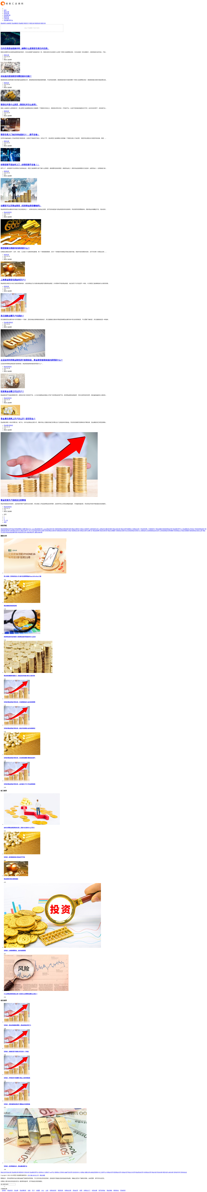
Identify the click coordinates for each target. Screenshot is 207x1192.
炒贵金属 (94, 1190)
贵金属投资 (23, 1190)
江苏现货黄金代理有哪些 (166, 530)
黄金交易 (6, 12)
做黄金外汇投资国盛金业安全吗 (150, 530)
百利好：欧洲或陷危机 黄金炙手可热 (14, 857)
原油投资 (122, 1190)
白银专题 (170, 1172)
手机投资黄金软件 (199, 529)
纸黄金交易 (136, 529)
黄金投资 (10, 1190)
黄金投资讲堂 (8, 212)
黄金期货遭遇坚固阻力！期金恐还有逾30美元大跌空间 (19, 675)
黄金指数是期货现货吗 (10, 605)
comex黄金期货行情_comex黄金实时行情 (42, 529)
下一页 (6, 520)
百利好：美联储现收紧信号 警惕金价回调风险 (17, 1104)
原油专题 (159, 1172)
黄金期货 (3, 23)
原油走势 (75, 1190)
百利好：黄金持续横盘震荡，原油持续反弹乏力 (17, 1025)
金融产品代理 (68, 1172)
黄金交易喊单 (111, 530)
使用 (81, 1190)
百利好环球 (177, 1172)
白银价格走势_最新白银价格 (34, 532)
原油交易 (6, 13)
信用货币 (86, 529)
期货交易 (32, 23)
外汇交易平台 (102, 1172)
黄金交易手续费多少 (126, 529)
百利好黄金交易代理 (51, 530)
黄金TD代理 (131, 1172)
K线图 (38, 1190)
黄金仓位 (28, 529)
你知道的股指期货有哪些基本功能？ (16, 76)
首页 (5, 10)
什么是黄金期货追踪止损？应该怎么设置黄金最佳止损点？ (21, 994)
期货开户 (26, 23)
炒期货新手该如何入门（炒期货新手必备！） (20, 165)
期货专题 (165, 1172)
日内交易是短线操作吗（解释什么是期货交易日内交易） (25, 48)
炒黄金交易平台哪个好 (86, 530)
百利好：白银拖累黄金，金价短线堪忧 (15, 950)
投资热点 (41, 1172)
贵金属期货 (15, 23)
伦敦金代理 (124, 1172)
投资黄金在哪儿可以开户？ (12, 391)
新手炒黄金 (102, 1190)
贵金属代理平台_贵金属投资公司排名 (183, 529)
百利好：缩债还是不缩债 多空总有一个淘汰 (16, 1051)
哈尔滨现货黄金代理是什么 (133, 530)
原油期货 (21, 23)
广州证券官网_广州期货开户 (147, 529)
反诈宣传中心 (76, 1172)
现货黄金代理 (117, 1172)
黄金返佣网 (96, 530)
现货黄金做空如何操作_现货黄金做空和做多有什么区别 (20, 636)
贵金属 (16, 1190)
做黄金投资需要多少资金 (64, 530)
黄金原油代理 (139, 1172)
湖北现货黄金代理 (6, 529)
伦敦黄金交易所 (120, 530)
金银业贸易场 (94, 1172)
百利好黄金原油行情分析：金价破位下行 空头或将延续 (19, 784)
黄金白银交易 (116, 529)
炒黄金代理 (109, 1172)
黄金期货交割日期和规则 (11, 879)
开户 (33, 1190)
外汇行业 (31, 530)
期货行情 (43, 23)
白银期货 (8, 23)
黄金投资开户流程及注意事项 (13, 500)
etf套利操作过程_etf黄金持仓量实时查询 (101, 529)
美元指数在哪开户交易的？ (12, 316)
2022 (42, 1190)
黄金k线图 (159, 529)
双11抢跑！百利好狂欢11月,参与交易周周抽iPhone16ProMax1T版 (22, 576)
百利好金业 (183, 1172)
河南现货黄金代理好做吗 (62, 529)
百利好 (62, 1172)
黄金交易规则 (185, 530)
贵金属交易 (7, 15)
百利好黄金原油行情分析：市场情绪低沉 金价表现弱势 (19, 702)
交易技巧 (46, 1172)
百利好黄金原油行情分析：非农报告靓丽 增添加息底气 (19, 757)
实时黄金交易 (14, 530)
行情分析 (6, 18)
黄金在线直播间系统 (12, 532)
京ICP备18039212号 (33, 1175)
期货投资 (6, 17)
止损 (47, 1190)
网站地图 (42, 1175)
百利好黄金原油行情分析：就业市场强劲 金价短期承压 (19, 728)
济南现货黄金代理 (167, 529)
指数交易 (87, 1172)
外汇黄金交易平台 (23, 530)
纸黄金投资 (53, 1190)
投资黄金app (177, 530)
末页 (5, 522)
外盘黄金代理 (147, 1172)
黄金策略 (109, 1190)
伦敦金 (82, 529)
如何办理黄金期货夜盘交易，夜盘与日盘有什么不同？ (19, 827)
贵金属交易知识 (8, 322)
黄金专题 (154, 1172)
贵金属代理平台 (8, 20)
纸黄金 (82, 1172)
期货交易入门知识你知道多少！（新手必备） (20, 134)
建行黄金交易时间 (74, 529)
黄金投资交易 (22, 532)
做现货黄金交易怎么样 (195, 530)
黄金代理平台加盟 (39, 530)
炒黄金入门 (87, 1190)
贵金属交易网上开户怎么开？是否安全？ (18, 419)
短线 (29, 1190)
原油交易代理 (103, 530)
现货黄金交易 (75, 530)
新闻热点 (57, 1172)
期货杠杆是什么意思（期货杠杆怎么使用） (19, 105)
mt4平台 (52, 1172)
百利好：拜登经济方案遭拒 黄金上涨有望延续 (17, 1078)
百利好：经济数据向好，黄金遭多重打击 (15, 1166)
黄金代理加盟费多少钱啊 (18, 529)
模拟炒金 (116, 1190)
